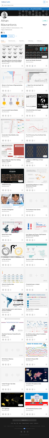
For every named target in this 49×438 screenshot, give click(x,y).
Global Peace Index (7, 234)
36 (10, 165)
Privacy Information (19, 426)
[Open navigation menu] (47, 2)
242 (46, 305)
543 (22, 305)
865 (22, 56)
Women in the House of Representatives (12, 85)
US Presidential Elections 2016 (34, 408)
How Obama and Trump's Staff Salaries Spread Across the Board (36, 235)
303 (46, 206)
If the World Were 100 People (33, 110)
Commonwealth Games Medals (10, 110)
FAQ (17, 423)
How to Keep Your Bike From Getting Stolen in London (11, 160)
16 (10, 289)
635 (46, 355)
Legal (5, 426)
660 (22, 131)
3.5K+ (21, 405)
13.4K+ (21, 106)
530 (46, 255)
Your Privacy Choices (30, 428)
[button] (21, 432)
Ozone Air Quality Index (8, 284)
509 (46, 181)
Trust (12, 423)
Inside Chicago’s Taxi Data (8, 383)
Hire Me (11, 36)
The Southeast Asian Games (33, 209)
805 (22, 231)
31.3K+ (45, 56)
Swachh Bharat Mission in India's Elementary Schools (34, 185)
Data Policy (26, 426)
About (20, 423)
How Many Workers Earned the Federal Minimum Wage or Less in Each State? (12, 61)
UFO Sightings (5, 408)
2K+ (22, 156)
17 (34, 115)
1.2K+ (21, 280)
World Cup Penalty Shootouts (33, 60)
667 (22, 380)
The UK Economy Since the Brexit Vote (36, 135)
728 (46, 81)
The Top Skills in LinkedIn (32, 309)
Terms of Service (10, 426)
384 (46, 280)
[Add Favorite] (22, 66)
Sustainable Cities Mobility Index (10, 135)
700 (22, 206)
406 (22, 355)
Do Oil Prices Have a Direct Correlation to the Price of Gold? (36, 334)
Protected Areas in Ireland (32, 284)
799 (46, 380)
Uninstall (43, 426)
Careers (31, 423)
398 (46, 405)
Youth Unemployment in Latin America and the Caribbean (12, 310)
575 (22, 81)
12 (10, 240)
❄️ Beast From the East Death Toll (34, 85)
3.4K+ (21, 181)
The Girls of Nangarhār (7, 209)
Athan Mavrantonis (5, 63)
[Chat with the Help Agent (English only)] (44, 2)
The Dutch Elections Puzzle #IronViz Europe (11, 334)
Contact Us (36, 423)
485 (46, 231)
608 (46, 156)
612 (22, 255)
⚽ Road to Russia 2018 (32, 359)
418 (46, 131)
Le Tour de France (6, 259)
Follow (3, 36)
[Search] (2, 5)
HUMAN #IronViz (6, 184)
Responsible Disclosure (35, 426)
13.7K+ (21, 330)
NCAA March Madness (7, 359)
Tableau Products (25, 423)
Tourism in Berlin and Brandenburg (35, 259)
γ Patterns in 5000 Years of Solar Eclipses (34, 160)
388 (46, 330)
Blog (15, 423)
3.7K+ (45, 106)
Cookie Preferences (18, 428)
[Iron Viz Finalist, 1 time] (44, 25)
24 (10, 190)
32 (10, 115)
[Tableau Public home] (5, 2)
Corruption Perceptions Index (33, 383)
